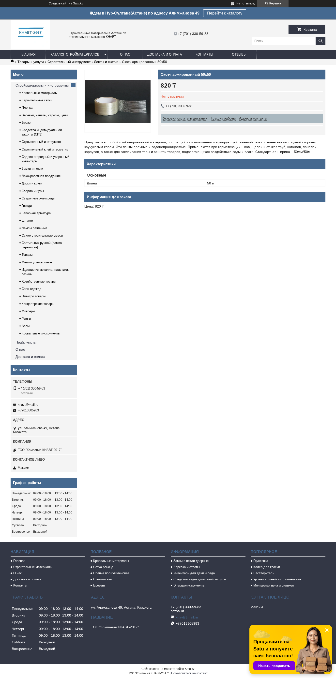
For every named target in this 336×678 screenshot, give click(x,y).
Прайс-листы (25, 342)
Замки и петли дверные (191, 561)
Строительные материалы (32, 567)
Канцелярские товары (38, 304)
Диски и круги (32, 183)
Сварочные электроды (38, 198)
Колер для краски (266, 567)
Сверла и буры (33, 191)
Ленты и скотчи (106, 62)
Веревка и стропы (186, 567)
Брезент (28, 122)
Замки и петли (32, 168)
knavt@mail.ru (28, 405)
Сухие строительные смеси (42, 235)
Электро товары (34, 296)
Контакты (204, 54)
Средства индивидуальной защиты (199, 579)
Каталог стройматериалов (74, 54)
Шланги (27, 220)
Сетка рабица (103, 567)
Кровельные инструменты (41, 333)
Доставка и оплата (164, 54)
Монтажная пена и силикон (273, 585)
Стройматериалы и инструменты (42, 85)
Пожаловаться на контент (189, 673)
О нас (125, 54)
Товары (27, 254)
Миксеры (28, 311)
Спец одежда (31, 289)
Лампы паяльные (34, 228)
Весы (26, 326)
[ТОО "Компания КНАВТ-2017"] (30, 48)
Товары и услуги (30, 62)
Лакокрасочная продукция (41, 176)
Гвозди (27, 206)
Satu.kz (190, 669)
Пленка (27, 107)
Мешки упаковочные (37, 262)
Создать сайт (58, 3)
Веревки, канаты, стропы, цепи (45, 115)
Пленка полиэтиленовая (111, 573)
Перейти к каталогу (224, 13)
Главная (28, 54)
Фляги (26, 318)
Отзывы (239, 54)
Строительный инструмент (69, 62)
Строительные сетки (37, 100)
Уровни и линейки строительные (277, 579)
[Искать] (320, 41)
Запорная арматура (36, 213)
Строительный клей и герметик (45, 149)
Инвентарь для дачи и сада (194, 573)
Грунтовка (260, 561)
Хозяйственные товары (39, 281)
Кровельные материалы (39, 93)
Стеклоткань (102, 579)
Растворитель (263, 573)
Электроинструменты (189, 585)
